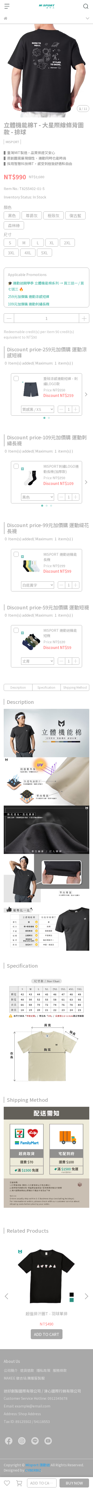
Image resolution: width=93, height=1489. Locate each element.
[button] (86, 394)
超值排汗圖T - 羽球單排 (46, 1313)
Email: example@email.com (27, 1405)
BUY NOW (74, 1483)
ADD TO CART (42, 1483)
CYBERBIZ (33, 1470)
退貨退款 (27, 1370)
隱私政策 (43, 1370)
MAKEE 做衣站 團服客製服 (24, 1378)
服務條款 (60, 1370)
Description (18, 687)
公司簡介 (11, 1370)
